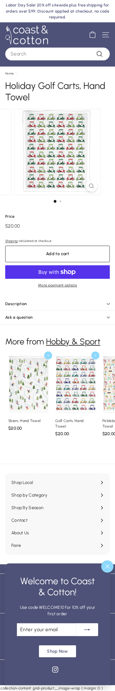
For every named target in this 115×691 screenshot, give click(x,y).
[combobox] (57, 54)
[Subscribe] (87, 629)
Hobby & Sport (73, 341)
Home (9, 73)
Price (10, 216)
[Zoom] (91, 186)
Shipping (11, 241)
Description (16, 303)
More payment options (57, 285)
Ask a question (19, 317)
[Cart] (92, 35)
